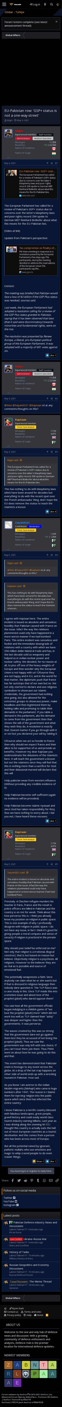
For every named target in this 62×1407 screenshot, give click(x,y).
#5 (56, 864)
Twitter (8, 1197)
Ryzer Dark (18, 1308)
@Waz (8, 405)
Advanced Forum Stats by (30, 1397)
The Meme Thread (30, 1281)
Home (40, 1315)
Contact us (12, 1311)
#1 (56, 163)
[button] (4, 4)
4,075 (53, 433)
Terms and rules (32, 1311)
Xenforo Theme (17, 1399)
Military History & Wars (21, 1258)
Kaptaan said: (14, 586)
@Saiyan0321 (21, 405)
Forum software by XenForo (27, 1394)
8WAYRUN (38, 1402)
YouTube (9, 1201)
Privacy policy (14, 1315)
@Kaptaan (35, 405)
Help (29, 1315)
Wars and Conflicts (19, 1245)
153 (45, 145)
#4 (56, 555)
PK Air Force (15, 1232)
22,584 (52, 145)
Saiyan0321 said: (16, 872)
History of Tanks (19, 1252)
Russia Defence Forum (21, 1274)
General (13, 1287)
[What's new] (45, 4)
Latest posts (11, 1215)
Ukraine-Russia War (28, 1239)
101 (46, 536)
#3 (56, 451)
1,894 (53, 536)
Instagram (9, 1205)
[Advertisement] (31, 73)
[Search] (51, 4)
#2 (56, 398)
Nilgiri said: (13, 460)
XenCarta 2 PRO (9, 1402)
